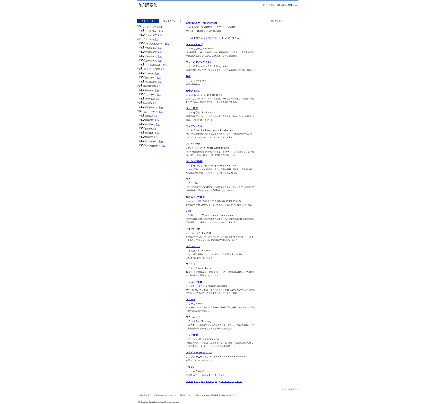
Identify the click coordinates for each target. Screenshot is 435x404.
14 (222, 38)
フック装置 (192, 108)
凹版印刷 (149, 52)
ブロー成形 (192, 334)
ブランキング (193, 246)
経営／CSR (148, 112)
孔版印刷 (149, 61)
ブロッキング (193, 317)
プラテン (190, 366)
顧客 (147, 120)
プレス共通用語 (152, 44)
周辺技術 (149, 107)
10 (210, 38)
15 (224, 38)
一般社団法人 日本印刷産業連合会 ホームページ (158, 395)
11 (213, 38)
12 (216, 38)
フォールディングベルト (199, 62)
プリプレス (148, 27)
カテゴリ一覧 (148, 21)
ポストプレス (149, 69)
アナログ (149, 31)
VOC (188, 211)
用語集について (186, 395)
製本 (147, 73)
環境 (147, 137)
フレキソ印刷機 (194, 161)
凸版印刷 (149, 56)
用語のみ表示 (210, 22)
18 (233, 38)
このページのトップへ (289, 389)
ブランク (190, 264)
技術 (147, 129)
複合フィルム (193, 90)
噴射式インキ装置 (195, 196)
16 (227, 38)
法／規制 (149, 141)
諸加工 (148, 78)
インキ (148, 95)
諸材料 (148, 99)
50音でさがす (169, 21)
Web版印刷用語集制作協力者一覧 (221, 395)
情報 (147, 133)
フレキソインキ (194, 126)
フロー (189, 179)
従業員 (148, 124)
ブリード (190, 299)
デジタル (149, 35)
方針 (147, 116)
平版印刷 (149, 48)
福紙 (188, 76)
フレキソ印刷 (193, 143)
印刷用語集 (147, 5)
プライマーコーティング (199, 352)
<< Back (189, 38)
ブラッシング (193, 228)
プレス (146, 39)
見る (161, 27)
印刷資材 (147, 86)
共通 (145, 103)
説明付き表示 (193, 22)
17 (230, 38)
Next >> (238, 38)
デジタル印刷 (151, 65)
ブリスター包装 (194, 281)
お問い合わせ (200, 395)
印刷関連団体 (151, 146)
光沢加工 (149, 82)
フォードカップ (194, 44)
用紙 (147, 90)
